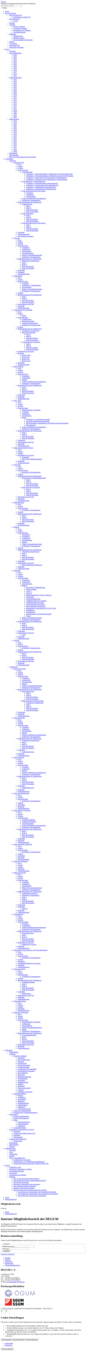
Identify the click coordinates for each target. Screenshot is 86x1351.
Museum (12, 1146)
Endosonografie (18, 757)
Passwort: (6, 1249)
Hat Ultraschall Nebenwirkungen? (24, 1186)
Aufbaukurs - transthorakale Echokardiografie (41, 189)
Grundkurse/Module (28, 820)
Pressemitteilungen (15, 53)
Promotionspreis (23, 1124)
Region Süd (26, 359)
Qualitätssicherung (28, 752)
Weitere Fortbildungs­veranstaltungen (34, 772)
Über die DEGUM (15, 15)
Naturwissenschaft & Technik (23, 448)
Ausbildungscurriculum (29, 893)
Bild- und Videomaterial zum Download (22, 157)
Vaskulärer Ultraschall (20, 1012)
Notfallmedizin (18, 914)
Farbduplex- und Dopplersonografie (38, 419)
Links (24, 635)
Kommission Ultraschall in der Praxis (21, 1129)
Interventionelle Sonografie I (35, 604)
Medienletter (13, 153)
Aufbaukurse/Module (29, 822)
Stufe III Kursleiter (32, 212)
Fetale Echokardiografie (30, 323)
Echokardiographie (24, 1065)
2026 (15, 55)
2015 (15, 76)
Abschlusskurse (27, 540)
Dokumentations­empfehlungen (32, 565)
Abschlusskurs (31, 196)
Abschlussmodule (28, 253)
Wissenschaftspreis (24, 1122)
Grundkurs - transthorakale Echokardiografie (41, 187)
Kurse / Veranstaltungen (17, 1158)
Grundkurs (29, 193)
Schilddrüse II (30, 612)
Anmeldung (21, 1097)
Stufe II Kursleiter (32, 210)
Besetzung (16, 1131)
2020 (15, 66)
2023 (15, 60)
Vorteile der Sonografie (21, 1182)
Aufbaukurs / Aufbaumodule (31, 285)
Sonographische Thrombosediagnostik (38, 614)
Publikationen (26, 993)
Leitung (20, 166)
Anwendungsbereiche (29, 1035)
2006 (15, 117)
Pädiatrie (16, 527)
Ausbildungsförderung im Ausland (29, 963)
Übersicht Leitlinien (20, 1056)
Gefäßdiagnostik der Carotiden (36, 601)
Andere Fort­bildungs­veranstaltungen (34, 382)
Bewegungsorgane (19, 669)
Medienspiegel (14, 119)
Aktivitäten (21, 270)
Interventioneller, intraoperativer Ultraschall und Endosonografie (47, 423)
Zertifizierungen (10, 1148)
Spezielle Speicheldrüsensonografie (37, 421)
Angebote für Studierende (17, 1139)
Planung (20, 1095)
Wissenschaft (13, 1114)
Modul (24, 417)
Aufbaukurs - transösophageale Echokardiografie (42, 185)
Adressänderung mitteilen (17, 1175)
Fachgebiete (9, 159)
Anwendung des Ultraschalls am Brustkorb (32, 1196)
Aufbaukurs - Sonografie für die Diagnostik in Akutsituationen (46, 179)
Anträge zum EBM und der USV (24, 1133)
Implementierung (23, 1103)
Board (24, 315)
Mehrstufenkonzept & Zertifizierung (30, 202)
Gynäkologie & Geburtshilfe (22, 310)
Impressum (8, 1261)
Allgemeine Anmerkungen (30, 261)
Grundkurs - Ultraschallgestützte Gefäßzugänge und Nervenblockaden (49, 174)
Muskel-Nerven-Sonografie (31, 487)
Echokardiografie (27, 213)
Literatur (24, 908)
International (13, 1143)
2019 (15, 68)
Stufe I (28, 206)
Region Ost (25, 357)
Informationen (18, 1137)
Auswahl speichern (19, 1340)
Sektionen (12, 161)
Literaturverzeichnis (24, 1109)
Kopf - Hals (17, 400)
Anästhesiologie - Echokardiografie (33, 181)
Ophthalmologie (18, 502)
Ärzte (11, 1152)
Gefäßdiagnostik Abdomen (35, 603)
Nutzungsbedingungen (12, 1265)
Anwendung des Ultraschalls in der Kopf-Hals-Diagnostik (37, 1192)
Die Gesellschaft (10, 13)
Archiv (15, 21)
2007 (15, 115)
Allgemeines (26, 535)
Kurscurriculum (23, 170)
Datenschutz (9, 1263)
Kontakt (7, 1258)
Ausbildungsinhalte (28, 982)
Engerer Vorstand (19, 26)
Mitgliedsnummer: (9, 1246)
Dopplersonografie (28, 321)
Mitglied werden (18, 38)
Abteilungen (13, 1154)
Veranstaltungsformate (16, 1171)
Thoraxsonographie (24, 1088)
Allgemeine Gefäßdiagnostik (35, 587)
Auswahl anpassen (32, 1340)
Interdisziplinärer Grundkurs (31, 410)
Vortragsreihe (17, 1141)
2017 (15, 72)
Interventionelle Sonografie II (35, 606)
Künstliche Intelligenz (20, 861)
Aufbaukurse (26, 249)
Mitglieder (12, 34)
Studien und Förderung (21, 1118)
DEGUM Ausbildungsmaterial (32, 459)
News (20, 164)
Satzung (12, 42)
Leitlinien (12, 1054)
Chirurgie (16, 238)
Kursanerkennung (28, 933)
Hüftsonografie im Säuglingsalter (33, 701)
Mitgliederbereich (11, 1199)
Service (7, 1165)
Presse (7, 49)
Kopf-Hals (21, 1075)
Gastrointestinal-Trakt (33, 599)
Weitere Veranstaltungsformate (32, 255)
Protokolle (21, 232)
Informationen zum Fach (26, 304)
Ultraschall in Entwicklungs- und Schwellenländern (30, 950)
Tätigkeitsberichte (23, 234)
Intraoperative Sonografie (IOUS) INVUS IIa (41, 608)
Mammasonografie (19, 873)
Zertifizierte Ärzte (15, 1167)
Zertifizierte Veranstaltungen (31, 200)
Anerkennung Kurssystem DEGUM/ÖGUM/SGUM (30, 1163)
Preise (15, 1120)
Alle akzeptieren (6, 1340)
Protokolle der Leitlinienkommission (25, 1112)
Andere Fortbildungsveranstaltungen (34, 427)
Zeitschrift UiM (14, 45)
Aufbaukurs (30, 195)
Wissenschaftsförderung (21, 1116)
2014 (15, 102)
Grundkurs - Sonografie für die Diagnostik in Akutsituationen (46, 178)
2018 (15, 70)
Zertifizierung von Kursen (22, 1160)
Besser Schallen (31, 589)
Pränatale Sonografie (29, 332)
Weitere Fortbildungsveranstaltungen (34, 735)
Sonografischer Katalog (25, 236)
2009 (15, 111)
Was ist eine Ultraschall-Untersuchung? (26, 1179)
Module (24, 380)
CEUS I (28, 591)
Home (7, 11)
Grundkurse (26, 247)
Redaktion (21, 1101)
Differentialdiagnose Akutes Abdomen (38, 595)
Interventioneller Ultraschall (22, 844)
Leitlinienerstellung (19, 1094)
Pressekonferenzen (15, 77)
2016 (15, 74)
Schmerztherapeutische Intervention (33, 191)
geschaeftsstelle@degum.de (15, 1282)
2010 (15, 110)
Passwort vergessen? (7, 1254)
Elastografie (30, 597)
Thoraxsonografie (19, 969)
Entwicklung (22, 1099)
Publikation (21, 1107)
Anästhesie (21, 1058)
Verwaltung (13, 43)
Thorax (28, 616)
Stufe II (28, 208)
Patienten (12, 1177)
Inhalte (24, 1029)
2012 (15, 106)
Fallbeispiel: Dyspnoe (29, 944)
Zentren (11, 1156)
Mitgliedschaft (18, 36)
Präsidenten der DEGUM (21, 17)
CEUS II (29, 593)
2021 (15, 64)
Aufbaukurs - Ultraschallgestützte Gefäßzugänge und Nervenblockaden (49, 176)
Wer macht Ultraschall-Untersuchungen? (26, 1184)
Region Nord (26, 355)
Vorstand (12, 25)
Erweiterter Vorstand (20, 28)
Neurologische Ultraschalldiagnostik (34, 478)
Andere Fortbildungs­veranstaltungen (34, 198)
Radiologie (17, 570)
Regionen (21, 353)
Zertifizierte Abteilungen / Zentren (20, 1169)
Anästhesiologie (18, 162)
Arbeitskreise (13, 667)
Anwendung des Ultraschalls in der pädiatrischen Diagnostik (38, 1194)
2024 (15, 59)
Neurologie (17, 465)
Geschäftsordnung (19, 32)
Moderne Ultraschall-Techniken (23, 1188)
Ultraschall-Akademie (16, 47)
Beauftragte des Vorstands (22, 30)
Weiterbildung (14, 1145)
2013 (15, 104)
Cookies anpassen (7, 1349)
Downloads (13, 1173)
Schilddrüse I (30, 610)
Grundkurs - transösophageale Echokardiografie (42, 183)
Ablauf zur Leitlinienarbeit (22, 1111)
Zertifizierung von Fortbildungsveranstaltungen (29, 1162)
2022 (15, 62)
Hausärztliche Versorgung (22, 810)
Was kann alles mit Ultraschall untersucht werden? (30, 1190)
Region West (26, 361)
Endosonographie (23, 1067)
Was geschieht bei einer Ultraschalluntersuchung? (29, 1180)
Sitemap (7, 1260)
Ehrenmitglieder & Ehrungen (23, 40)
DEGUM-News (14, 19)
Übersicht (12, 51)
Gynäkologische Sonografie (31, 342)
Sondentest (25, 457)
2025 (15, 57)
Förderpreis (21, 395)
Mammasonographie (24, 1077)
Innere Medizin (18, 366)
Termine (12, 23)
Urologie (16, 640)
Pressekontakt (13, 155)
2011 (15, 108)
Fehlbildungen (26, 319)
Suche (7, 1197)
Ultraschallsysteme (19, 1001)
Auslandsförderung (19, 1128)
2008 (15, 113)
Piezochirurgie (31, 425)
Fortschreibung (23, 1105)
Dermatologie (17, 276)
